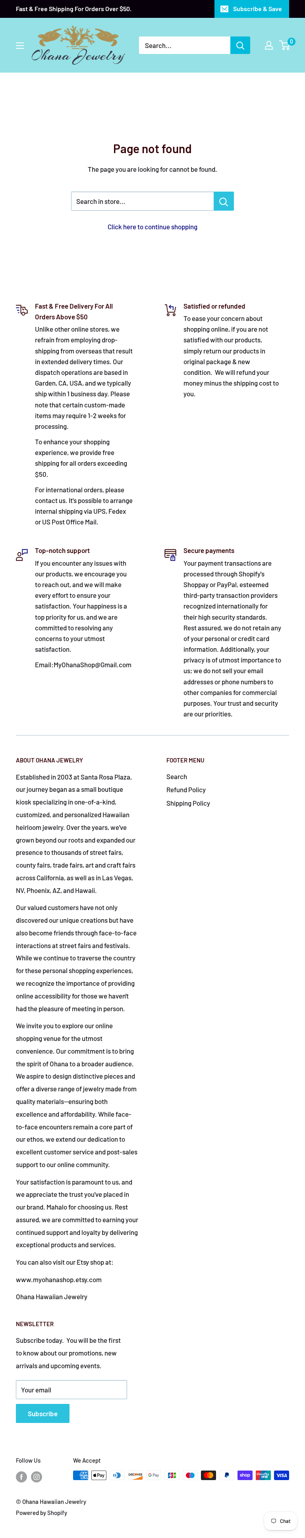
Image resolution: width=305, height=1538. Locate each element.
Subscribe (43, 1413)
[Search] (240, 45)
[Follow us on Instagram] (36, 1476)
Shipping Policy (188, 803)
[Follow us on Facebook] (21, 1476)
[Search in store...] (224, 201)
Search (176, 776)
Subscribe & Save (257, 8)
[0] (285, 45)
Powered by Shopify (41, 1512)
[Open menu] (20, 45)
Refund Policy (186, 789)
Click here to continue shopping (152, 226)
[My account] (269, 45)
